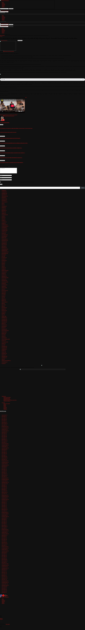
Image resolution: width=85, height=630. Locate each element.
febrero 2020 (4, 526)
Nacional (3, 5)
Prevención (4, 326)
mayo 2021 (3, 505)
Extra (3, 256)
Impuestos (4, 271)
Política (3, 3)
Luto (3, 297)
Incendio (4, 273)
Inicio (3, 2)
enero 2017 (3, 579)
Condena (4, 223)
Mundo (4, 309)
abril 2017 (3, 575)
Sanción (3, 336)
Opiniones (5, 409)
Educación (4, 244)
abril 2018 (3, 558)
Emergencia (4, 247)
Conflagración (4, 224)
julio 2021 (3, 502)
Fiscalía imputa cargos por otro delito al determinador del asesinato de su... (11, 157)
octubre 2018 (4, 549)
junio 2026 (3, 417)
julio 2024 (3, 450)
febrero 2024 (4, 457)
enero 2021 (3, 510)
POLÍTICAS (4, 396)
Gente (3, 266)
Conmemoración (5, 226)
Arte (3, 203)
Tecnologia (4, 347)
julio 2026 (3, 416)
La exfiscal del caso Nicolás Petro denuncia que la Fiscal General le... (10, 138)
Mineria (4, 300)
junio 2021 (3, 503)
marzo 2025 (4, 439)
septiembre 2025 (4, 430)
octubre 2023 (4, 463)
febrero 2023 (4, 475)
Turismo (4, 354)
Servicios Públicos (6, 339)
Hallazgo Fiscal (5, 270)
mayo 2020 (3, 522)
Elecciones (4, 246)
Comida (3, 220)
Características (5, 214)
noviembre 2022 (4, 479)
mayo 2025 (3, 436)
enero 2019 (3, 545)
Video (3, 359)
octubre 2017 (4, 566)
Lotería (3, 296)
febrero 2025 (4, 440)
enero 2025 (3, 442)
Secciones (3, 402)
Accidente (4, 191)
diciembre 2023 (4, 460)
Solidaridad (4, 346)
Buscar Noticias (11, 8)
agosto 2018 (4, 552)
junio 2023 (3, 469)
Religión (4, 333)
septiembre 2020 (4, 516)
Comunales (4, 221)
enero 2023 (3, 476)
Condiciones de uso (7, 398)
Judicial (3, 19)
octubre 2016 (4, 583)
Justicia (4, 291)
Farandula (4, 260)
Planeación (4, 321)
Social (3, 344)
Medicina (4, 299)
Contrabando (4, 227)
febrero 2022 (4, 492)
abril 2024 (3, 455)
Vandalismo (4, 357)
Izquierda (4, 286)
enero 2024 (3, 459)
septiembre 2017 (4, 568)
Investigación (4, 284)
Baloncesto (4, 210)
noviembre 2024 (4, 445)
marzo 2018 (4, 559)
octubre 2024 (4, 446)
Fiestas (3, 263)
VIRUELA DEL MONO (6, 360)
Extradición (4, 257)
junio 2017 (3, 572)
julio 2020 (3, 519)
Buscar (1, 186)
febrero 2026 (4, 423)
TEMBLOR (4, 349)
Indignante (4, 276)
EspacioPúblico (5, 253)
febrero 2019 (4, 543)
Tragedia (4, 350)
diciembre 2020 (4, 512)
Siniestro (4, 343)
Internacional (5, 281)
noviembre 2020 (4, 513)
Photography (4, 320)
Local (4, 294)
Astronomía (4, 206)
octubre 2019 (4, 532)
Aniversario (4, 200)
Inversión (4, 283)
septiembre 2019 (4, 533)
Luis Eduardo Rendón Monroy (4, 40)
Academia (4, 190)
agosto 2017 (4, 569)
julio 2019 (3, 536)
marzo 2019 (4, 542)
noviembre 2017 (4, 565)
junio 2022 (3, 486)
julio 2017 (3, 570)
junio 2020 (3, 520)
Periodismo (4, 319)
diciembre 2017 (4, 563)
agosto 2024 (4, 449)
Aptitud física (4, 201)
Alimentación (5, 196)
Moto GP (4, 304)
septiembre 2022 (4, 482)
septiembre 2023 (4, 465)
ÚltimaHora (4, 356)
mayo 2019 (3, 539)
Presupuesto (4, 324)
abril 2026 (3, 420)
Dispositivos (4, 241)
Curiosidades (4, 236)
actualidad (4, 193)
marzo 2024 (4, 456)
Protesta (3, 327)
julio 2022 (3, 485)
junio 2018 (3, 555)
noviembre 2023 (4, 462)
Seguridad (4, 337)
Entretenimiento (5, 251)
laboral (4, 293)
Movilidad (4, 307)
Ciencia (3, 217)
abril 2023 (3, 472)
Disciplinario (5, 240)
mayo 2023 (3, 470)
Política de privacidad (7, 397)
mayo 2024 (3, 453)
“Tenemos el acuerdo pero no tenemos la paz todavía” (8, 114)
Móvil (3, 306)
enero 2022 (3, 493)
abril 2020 (3, 523)
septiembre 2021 (4, 499)
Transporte (4, 353)
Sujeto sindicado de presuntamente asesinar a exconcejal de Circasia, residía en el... (12, 152)
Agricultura (4, 194)
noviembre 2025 (4, 427)
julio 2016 (3, 588)
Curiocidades (5, 234)
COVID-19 (4, 231)
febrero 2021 (4, 509)
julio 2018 (3, 553)
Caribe (3, 216)
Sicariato (4, 340)
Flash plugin (8, 624)
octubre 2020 (4, 515)
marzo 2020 (4, 525)
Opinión (3, 6)
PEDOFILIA (4, 317)
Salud (4, 334)
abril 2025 (3, 437)
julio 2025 (3, 433)
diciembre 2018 (4, 546)
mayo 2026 (3, 419)
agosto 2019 (4, 535)
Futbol (3, 264)
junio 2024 (3, 452)
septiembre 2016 (4, 585)
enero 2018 (3, 562)
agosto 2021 (4, 500)
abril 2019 (3, 540)
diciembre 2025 (4, 426)
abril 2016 (3, 592)
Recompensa (4, 329)
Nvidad (3, 313)
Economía (3, 4)
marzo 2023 (4, 473)
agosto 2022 (4, 483)
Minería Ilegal (4, 301)
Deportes (4, 237)
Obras (3, 314)
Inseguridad (4, 280)
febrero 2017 (4, 578)
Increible (4, 274)
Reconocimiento (5, 330)
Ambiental (4, 197)
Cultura (4, 233)
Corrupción (4, 230)
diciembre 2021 (4, 495)
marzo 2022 (4, 490)
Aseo (3, 204)
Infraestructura (5, 277)
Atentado (4, 207)
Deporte (5, 405)
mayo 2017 (3, 573)
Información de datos (7, 399)
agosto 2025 (4, 432)
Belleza (4, 211)
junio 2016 (3, 589)
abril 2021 (3, 506)
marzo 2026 (4, 422)
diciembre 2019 (4, 529)
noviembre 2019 (4, 530)
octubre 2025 (4, 429)
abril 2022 (3, 489)
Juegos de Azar (5, 290)
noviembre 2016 (4, 582)
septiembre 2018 (4, 550)
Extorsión (4, 254)
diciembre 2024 (4, 443)
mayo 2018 (3, 556)
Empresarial (4, 250)
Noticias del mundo (7, 403)
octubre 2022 (4, 480)
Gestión (4, 267)
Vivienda (4, 363)
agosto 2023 (4, 466)
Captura (4, 213)
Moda (3, 303)
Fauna (3, 261)
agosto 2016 (4, 586)
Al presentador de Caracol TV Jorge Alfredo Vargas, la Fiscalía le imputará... (11, 162)
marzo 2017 (4, 576)
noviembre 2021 (4, 496)
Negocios (5, 408)
